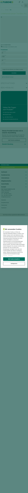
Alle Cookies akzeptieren (14, 259)
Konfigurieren (14, 263)
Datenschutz (10, 255)
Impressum (5, 255)
